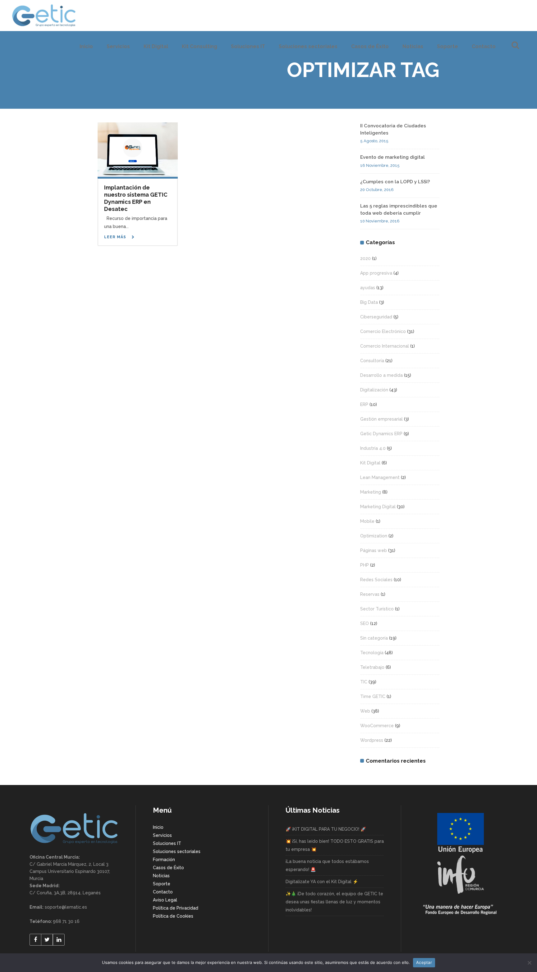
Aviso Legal (165, 899)
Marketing (370, 492)
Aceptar (424, 962)
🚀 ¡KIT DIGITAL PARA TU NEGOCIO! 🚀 (326, 829)
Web (365, 711)
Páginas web (373, 550)
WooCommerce (377, 725)
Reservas (369, 594)
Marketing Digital (378, 506)
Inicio (158, 827)
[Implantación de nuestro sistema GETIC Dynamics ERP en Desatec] (138, 149)
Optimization (373, 535)
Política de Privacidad (175, 908)
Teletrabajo (372, 667)
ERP (364, 404)
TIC (363, 681)
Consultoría (372, 360)
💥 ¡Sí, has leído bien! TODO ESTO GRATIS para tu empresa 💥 (335, 845)
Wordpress (371, 740)
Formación (164, 859)
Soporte (161, 883)
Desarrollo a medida (381, 375)
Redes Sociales (376, 579)
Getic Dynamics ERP (381, 433)
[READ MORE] (120, 237)
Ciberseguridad (376, 316)
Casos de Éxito (168, 867)
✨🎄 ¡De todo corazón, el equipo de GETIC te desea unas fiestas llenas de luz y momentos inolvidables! (334, 901)
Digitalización (374, 389)
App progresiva (376, 273)
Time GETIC (372, 696)
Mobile (367, 521)
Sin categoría (374, 638)
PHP (364, 565)
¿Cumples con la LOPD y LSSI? (395, 182)
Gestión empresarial (381, 419)
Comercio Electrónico (383, 331)
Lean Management (380, 477)
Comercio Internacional (384, 346)
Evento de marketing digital (392, 157)
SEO (364, 623)
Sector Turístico (377, 608)
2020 (365, 258)
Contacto (163, 891)
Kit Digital (370, 462)
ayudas (367, 287)
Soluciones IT (167, 843)
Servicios (162, 835)
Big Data (369, 302)
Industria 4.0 (373, 448)
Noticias (161, 875)
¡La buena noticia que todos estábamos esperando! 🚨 (327, 865)
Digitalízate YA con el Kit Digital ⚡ (322, 881)
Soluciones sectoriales (176, 851)
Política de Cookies (173, 916)
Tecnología (371, 652)
